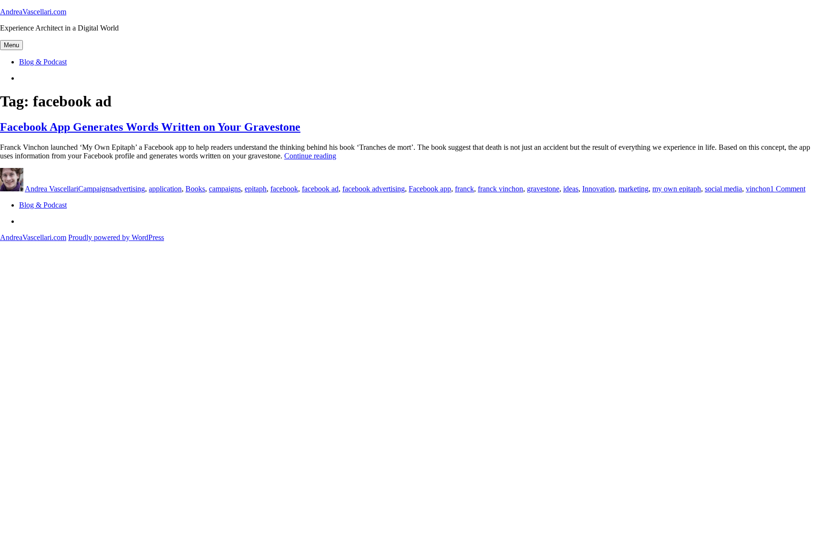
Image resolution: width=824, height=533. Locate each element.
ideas (570, 189)
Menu (11, 45)
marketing (633, 189)
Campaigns (95, 189)
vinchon (758, 189)
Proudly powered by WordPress (116, 237)
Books (195, 189)
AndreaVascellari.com (33, 12)
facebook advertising (373, 189)
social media (723, 189)
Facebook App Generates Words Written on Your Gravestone (150, 127)
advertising (128, 189)
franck (464, 189)
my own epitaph (676, 189)
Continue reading (310, 156)
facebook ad (320, 189)
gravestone (543, 189)
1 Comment (787, 189)
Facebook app (430, 189)
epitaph (256, 189)
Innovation (598, 189)
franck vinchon (500, 189)
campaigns (225, 189)
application (165, 189)
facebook (284, 189)
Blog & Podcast (43, 62)
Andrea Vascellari (51, 189)
